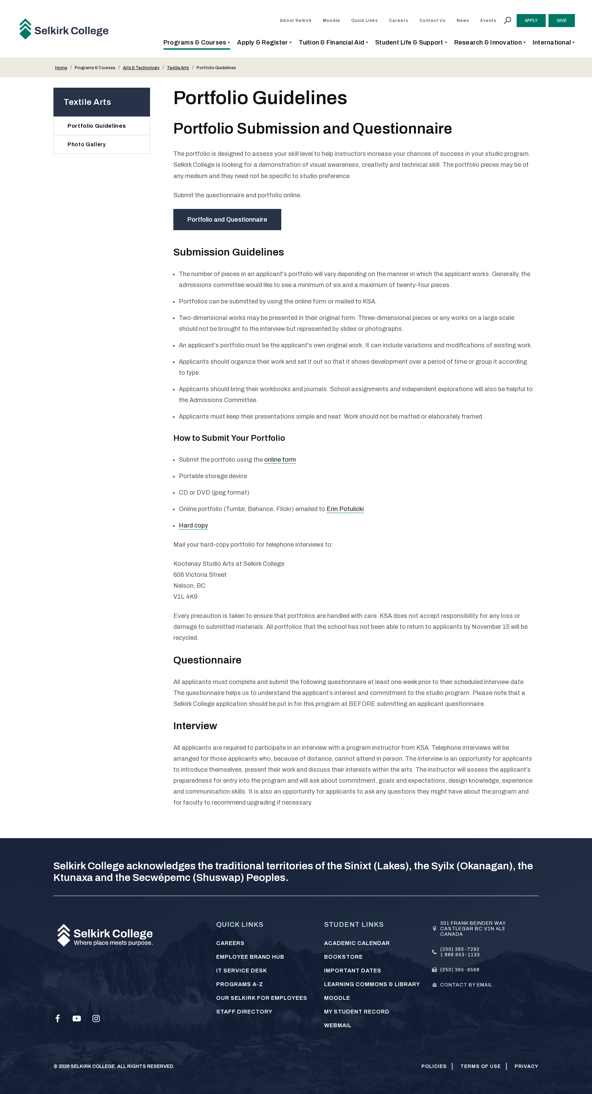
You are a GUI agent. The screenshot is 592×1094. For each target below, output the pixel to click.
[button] (197, 42)
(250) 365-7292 (460, 949)
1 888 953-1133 (460, 954)
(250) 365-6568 (460, 969)
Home (61, 67)
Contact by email (466, 984)
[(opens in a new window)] (57, 1019)
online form (280, 459)
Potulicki (351, 509)
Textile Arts (178, 67)
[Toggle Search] (507, 20)
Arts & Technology (141, 67)
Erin (332, 509)
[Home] (66, 28)
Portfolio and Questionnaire (227, 219)
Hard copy (193, 525)
